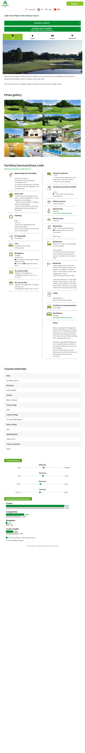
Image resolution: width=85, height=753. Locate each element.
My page (74, 3)
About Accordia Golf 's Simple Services (17, 169)
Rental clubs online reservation (62, 213)
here (59, 236)
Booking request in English (42, 29)
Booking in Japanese (42, 23)
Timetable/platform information (62, 317)
